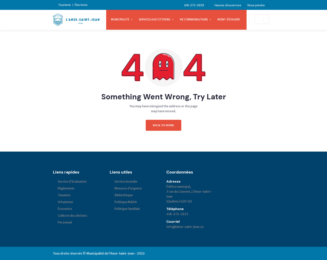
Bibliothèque (123, 195)
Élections (81, 5)
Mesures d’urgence (128, 188)
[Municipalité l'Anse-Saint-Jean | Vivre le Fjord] (76, 19)
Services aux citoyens (154, 19)
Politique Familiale (127, 209)
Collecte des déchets (72, 215)
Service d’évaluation (72, 181)
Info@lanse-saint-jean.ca (184, 227)
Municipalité (120, 19)
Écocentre (65, 209)
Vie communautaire (194, 19)
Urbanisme (65, 202)
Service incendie (125, 181)
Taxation (64, 195)
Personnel (65, 222)
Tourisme (64, 5)
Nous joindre (256, 5)
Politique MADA (125, 202)
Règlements (66, 188)
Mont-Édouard (228, 19)
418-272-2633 (194, 5)
